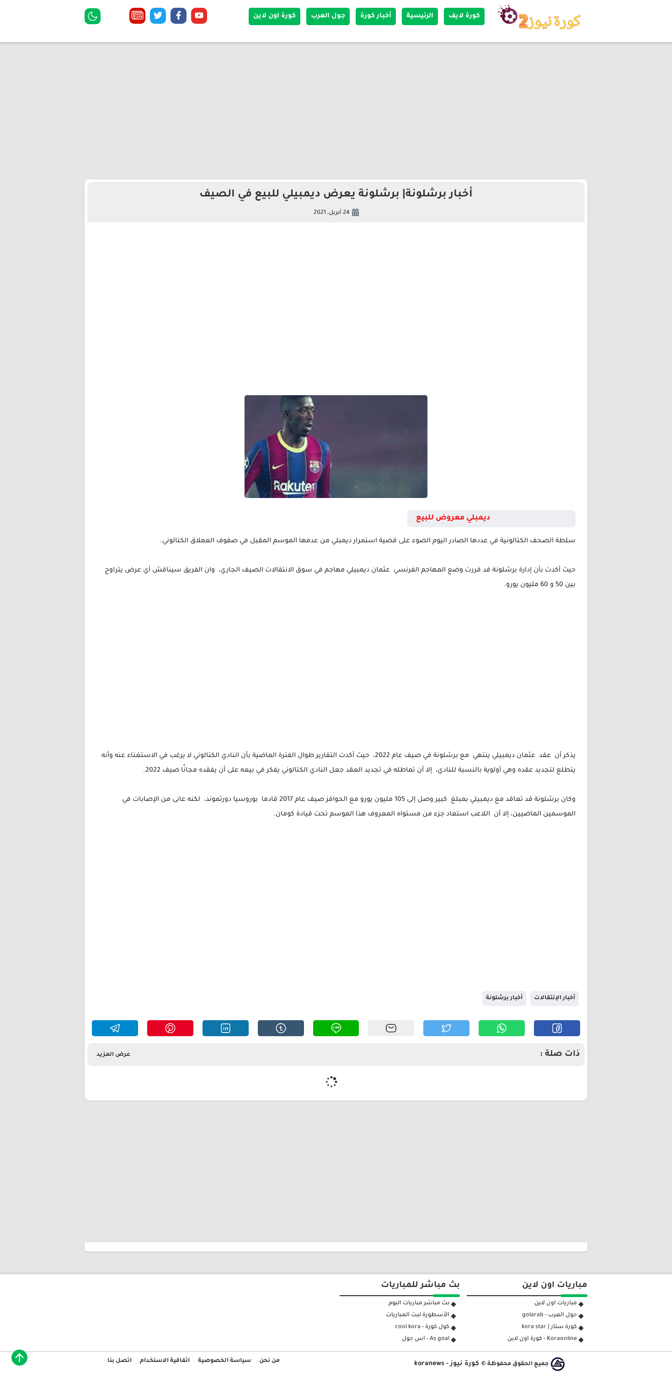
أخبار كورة (375, 16)
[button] (557, 1028)
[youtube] (199, 18)
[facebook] (179, 18)
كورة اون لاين (274, 16)
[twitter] (158, 18)
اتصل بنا (119, 1361)
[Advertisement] (336, 111)
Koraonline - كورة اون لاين (542, 1339)
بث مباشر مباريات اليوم (419, 1303)
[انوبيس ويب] (558, 1364)
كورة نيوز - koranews (446, 1364)
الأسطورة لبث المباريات (417, 1315)
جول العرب (328, 16)
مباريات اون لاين (555, 1303)
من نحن (269, 1361)
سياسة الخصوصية (224, 1361)
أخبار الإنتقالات (554, 998)
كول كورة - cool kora (422, 1327)
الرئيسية (419, 16)
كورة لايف (464, 16)
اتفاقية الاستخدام (165, 1361)
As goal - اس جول (425, 1339)
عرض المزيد (113, 1055)
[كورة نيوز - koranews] (541, 32)
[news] (137, 18)
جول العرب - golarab (549, 1315)
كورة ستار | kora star (549, 1327)
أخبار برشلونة (504, 998)
